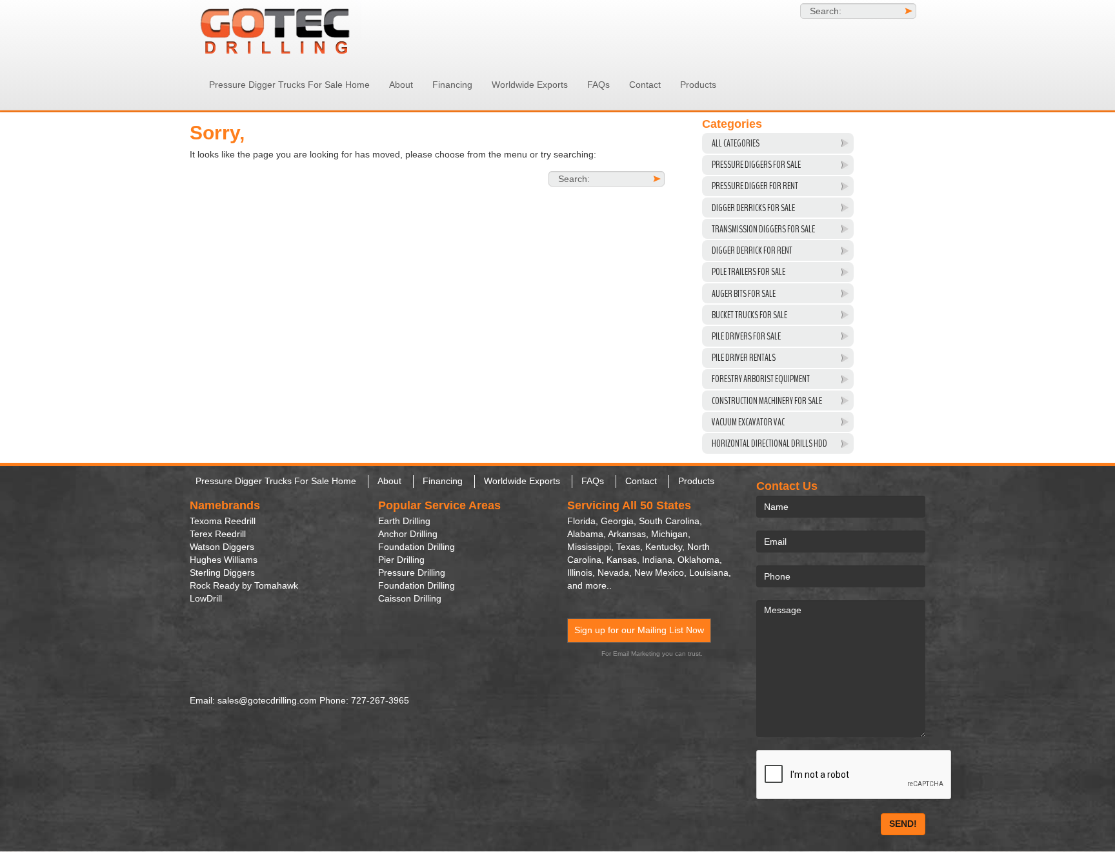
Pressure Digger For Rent (755, 185)
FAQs (598, 84)
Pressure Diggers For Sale (756, 164)
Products (698, 84)
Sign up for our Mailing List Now (639, 630)
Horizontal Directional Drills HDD (769, 443)
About (401, 84)
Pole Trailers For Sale (748, 271)
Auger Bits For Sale (744, 293)
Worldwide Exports (530, 84)
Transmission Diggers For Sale (763, 229)
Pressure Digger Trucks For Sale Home (289, 84)
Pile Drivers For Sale (746, 336)
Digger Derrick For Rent (752, 250)
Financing (452, 84)
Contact (645, 84)
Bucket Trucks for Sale (749, 315)
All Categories (735, 143)
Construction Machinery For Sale (767, 400)
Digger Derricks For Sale (753, 207)
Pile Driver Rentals (744, 357)
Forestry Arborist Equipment (761, 378)
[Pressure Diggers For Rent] (306, 29)
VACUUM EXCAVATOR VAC (748, 422)
